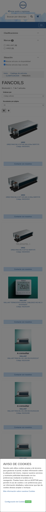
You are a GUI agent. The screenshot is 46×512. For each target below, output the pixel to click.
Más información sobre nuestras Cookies (19, 491)
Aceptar (28, 502)
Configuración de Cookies (15, 502)
